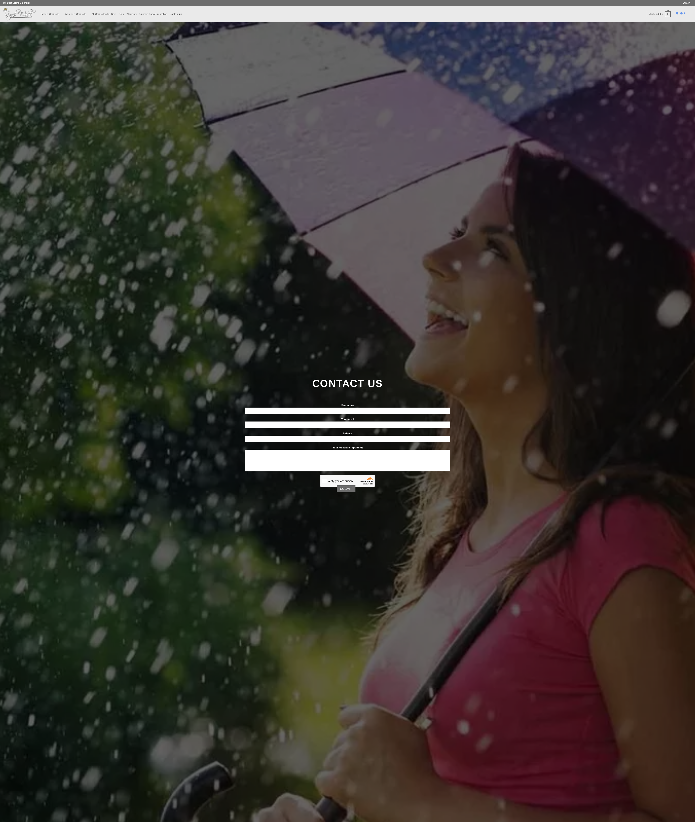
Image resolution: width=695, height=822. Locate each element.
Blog (121, 13)
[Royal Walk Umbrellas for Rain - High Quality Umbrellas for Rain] (19, 14)
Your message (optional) (347, 447)
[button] (686, 3)
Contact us (176, 13)
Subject (347, 433)
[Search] (641, 14)
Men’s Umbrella (50, 13)
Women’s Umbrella (75, 13)
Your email (347, 419)
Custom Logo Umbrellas (153, 13)
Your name (347, 405)
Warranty (132, 13)
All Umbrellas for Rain (104, 13)
